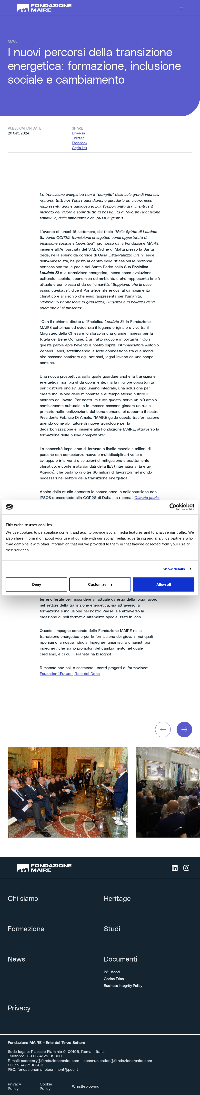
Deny (36, 584)
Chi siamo (23, 899)
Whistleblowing (85, 1086)
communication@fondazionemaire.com (117, 1061)
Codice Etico (114, 979)
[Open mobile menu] (181, 8)
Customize (97, 584)
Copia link (79, 148)
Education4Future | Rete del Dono (70, 674)
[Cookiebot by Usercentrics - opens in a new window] (173, 506)
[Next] (184, 729)
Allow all (163, 584)
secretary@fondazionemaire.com (50, 1061)
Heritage (117, 899)
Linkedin (78, 133)
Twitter (78, 138)
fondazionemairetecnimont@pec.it (48, 1070)
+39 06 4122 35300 (43, 1056)
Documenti (120, 959)
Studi (112, 929)
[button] (163, 729)
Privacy (19, 1008)
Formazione (26, 929)
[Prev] (163, 729)
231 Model (112, 972)
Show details (174, 569)
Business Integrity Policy (123, 986)
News (16, 959)
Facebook (79, 143)
